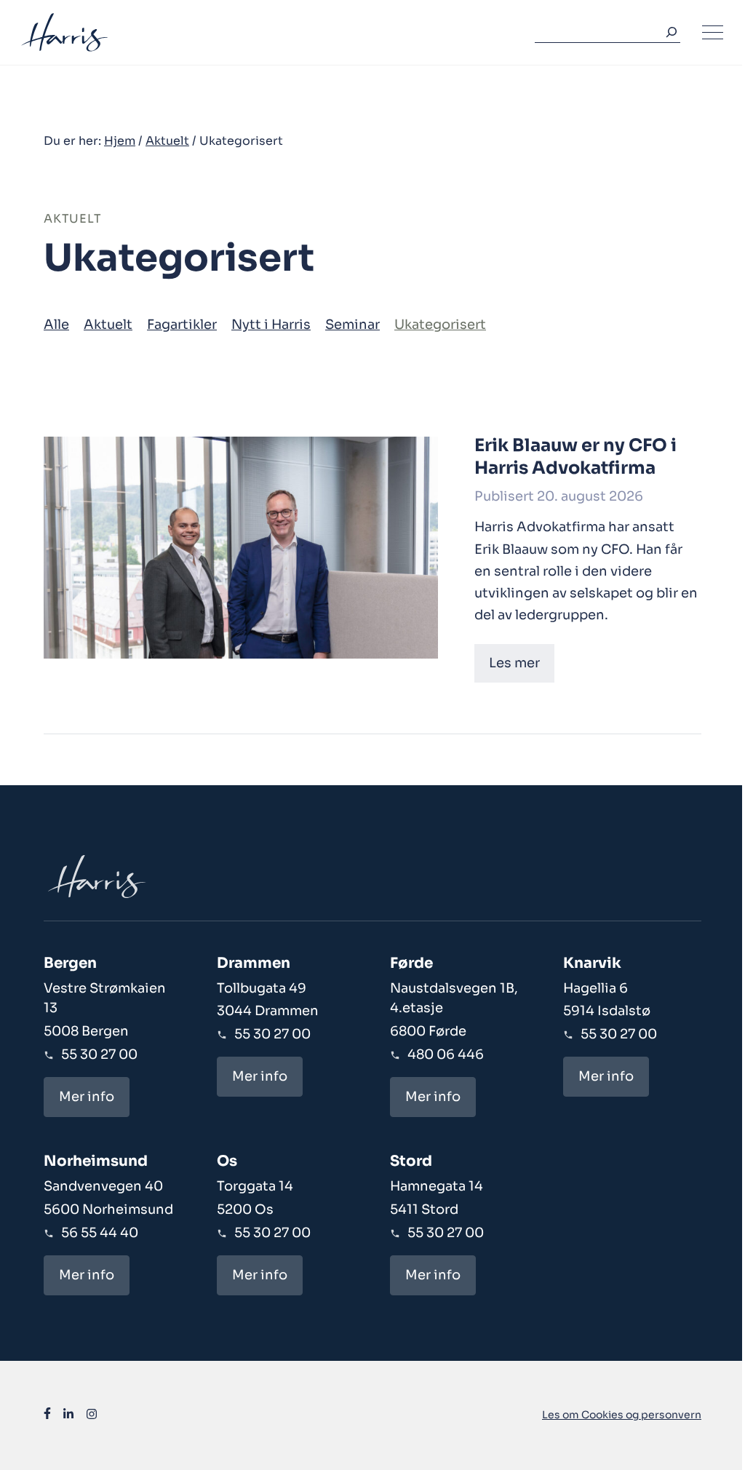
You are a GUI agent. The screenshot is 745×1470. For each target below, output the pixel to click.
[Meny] (712, 32)
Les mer (514, 663)
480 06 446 (445, 1054)
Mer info (86, 1097)
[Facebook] (47, 1416)
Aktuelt (167, 140)
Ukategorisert (440, 325)
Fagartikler (182, 325)
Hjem (119, 140)
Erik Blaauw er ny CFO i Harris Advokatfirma (575, 456)
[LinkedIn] (68, 1416)
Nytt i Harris (271, 325)
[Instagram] (91, 1416)
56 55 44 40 (99, 1233)
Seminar (352, 325)
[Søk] (668, 32)
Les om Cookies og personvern (621, 1414)
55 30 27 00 (99, 1054)
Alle (56, 325)
